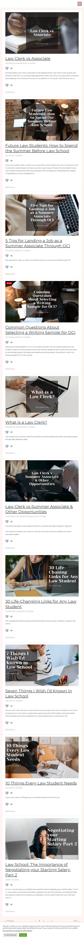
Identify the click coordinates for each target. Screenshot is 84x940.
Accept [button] (23, 935)
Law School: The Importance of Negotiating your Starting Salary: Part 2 (38, 869)
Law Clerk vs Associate (27, 58)
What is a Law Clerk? (26, 422)
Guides (8, 879)
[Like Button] (7, 68)
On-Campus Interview (13, 250)
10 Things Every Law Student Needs (41, 783)
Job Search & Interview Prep (16, 63)
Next (76, 921)
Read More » (10, 92)
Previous (9, 921)
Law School (9, 155)
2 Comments (10, 516)
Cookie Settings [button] (10, 935)
